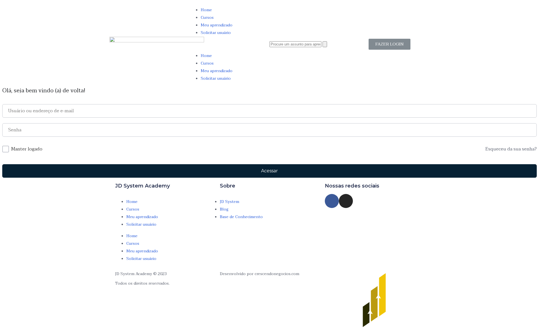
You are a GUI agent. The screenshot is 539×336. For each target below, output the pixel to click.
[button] (229, 44)
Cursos (207, 17)
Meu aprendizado (216, 25)
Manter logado (26, 149)
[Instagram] (346, 201)
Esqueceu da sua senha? (511, 149)
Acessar (269, 170)
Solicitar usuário (216, 32)
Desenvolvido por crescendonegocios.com (259, 274)
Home (206, 10)
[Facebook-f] (332, 201)
